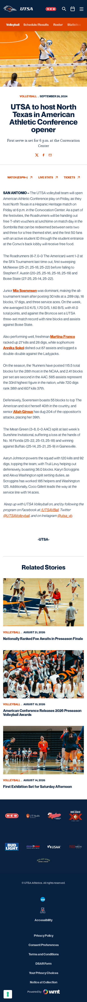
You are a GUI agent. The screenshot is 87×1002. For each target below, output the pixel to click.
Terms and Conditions (44, 954)
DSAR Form (43, 963)
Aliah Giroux (23, 411)
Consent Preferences (44, 945)
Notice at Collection (43, 982)
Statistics (74, 24)
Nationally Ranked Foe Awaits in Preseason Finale (43, 638)
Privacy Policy (43, 935)
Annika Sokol (13, 348)
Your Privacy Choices (43, 973)
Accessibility (43, 920)
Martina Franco (62, 336)
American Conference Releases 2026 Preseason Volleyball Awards (42, 712)
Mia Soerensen (25, 290)
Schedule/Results (36, 24)
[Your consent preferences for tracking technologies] (8, 994)
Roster (58, 24)
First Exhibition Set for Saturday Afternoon (37, 786)
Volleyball (28, 96)
